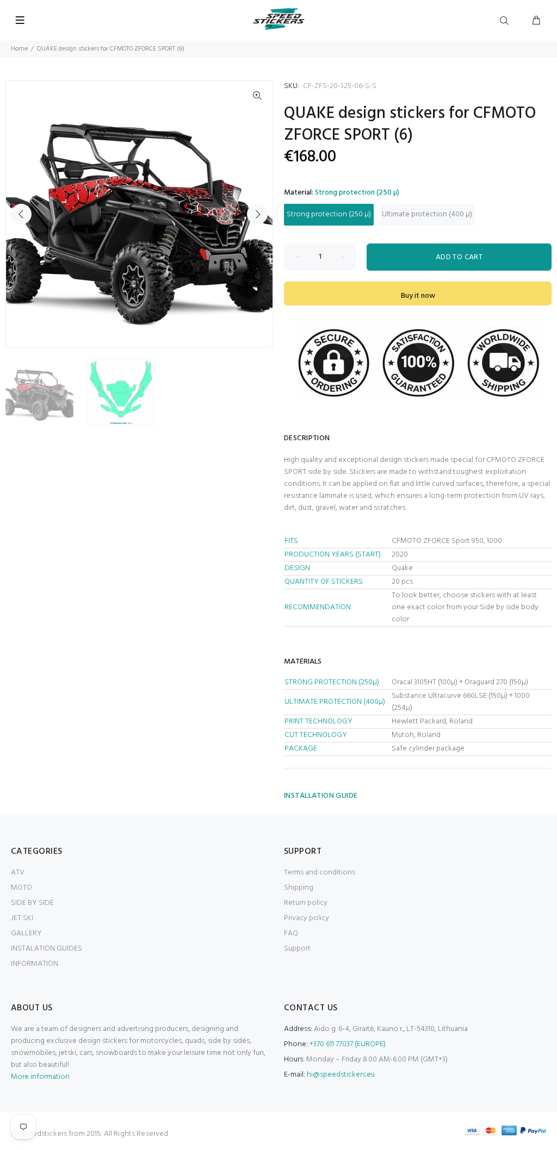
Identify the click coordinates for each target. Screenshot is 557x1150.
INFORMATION (34, 964)
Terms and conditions (319, 872)
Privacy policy (306, 918)
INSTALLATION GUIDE (321, 796)
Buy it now (418, 296)
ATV (17, 872)
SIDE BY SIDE (32, 903)
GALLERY (26, 933)
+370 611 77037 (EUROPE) (348, 1044)
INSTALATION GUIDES (46, 948)
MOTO (21, 888)
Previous (21, 214)
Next (257, 214)
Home (19, 48)
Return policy (305, 903)
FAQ (291, 933)
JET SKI (22, 918)
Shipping (298, 888)
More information (40, 1077)
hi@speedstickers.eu (341, 1074)
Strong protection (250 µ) (329, 214)
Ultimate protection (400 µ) (427, 214)
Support (297, 948)
